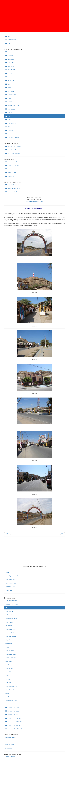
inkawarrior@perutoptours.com (34, 201)
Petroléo (7, 665)
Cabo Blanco (8, 661)
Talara (7, 675)
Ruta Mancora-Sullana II (11, 700)
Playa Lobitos (9, 668)
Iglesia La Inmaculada (11, 686)
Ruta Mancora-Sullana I (11, 697)
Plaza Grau (8, 682)
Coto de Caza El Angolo (11, 604)
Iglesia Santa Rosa (10, 629)
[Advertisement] (34, 16)
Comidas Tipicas (9, 744)
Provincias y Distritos (10, 579)
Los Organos (8, 625)
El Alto (7, 647)
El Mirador (8, 679)
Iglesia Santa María (10, 654)
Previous (7, 533)
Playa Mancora (9, 611)
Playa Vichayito (9, 622)
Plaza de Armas (9, 650)
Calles (7, 693)
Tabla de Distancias (10, 583)
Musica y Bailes (9, 741)
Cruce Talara (8, 672)
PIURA (7, 572)
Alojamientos (8, 748)
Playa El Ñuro (9, 640)
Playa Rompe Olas (10, 690)
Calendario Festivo (10, 737)
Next (62, 533)
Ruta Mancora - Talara (11, 618)
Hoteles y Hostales (10, 756)
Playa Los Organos (10, 636)
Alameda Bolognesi (10, 658)
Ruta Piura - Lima (10, 586)
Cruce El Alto (8, 643)
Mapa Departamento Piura (12, 576)
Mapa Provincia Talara (11, 600)
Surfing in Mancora (10, 615)
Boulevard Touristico (10, 633)
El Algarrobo (8, 590)
